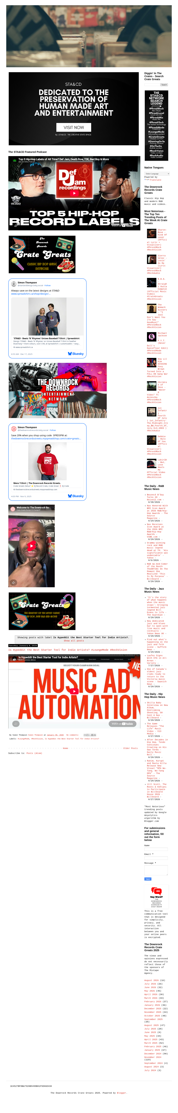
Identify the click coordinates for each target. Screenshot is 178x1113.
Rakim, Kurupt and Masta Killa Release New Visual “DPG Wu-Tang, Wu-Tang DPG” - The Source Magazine (157, 770)
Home (65, 748)
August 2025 (151, 1025)
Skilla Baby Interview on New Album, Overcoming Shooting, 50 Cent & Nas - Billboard (157, 710)
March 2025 (150, 1043)
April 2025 (150, 1039)
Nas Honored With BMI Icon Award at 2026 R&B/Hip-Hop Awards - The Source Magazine (157, 512)
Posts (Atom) (34, 753)
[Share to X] (90, 735)
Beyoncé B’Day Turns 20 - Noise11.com (155, 497)
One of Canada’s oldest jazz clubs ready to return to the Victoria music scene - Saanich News (157, 676)
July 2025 (150, 1029)
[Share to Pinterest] (95, 735)
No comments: (73, 735)
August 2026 (151, 980)
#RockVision (37, 739)
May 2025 (149, 1036)
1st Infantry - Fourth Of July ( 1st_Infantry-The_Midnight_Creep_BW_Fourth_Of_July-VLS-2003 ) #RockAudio (157, 419)
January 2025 (152, 1050)
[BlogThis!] (87, 735)
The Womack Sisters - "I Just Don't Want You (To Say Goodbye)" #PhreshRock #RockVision (157, 316)
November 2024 (152, 1057)
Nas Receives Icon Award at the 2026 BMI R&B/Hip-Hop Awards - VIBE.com (155, 530)
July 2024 (150, 1070)
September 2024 (153, 1063)
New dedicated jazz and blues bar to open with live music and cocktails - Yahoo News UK (157, 627)
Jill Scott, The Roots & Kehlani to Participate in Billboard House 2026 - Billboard (157, 790)
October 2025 (152, 1016)
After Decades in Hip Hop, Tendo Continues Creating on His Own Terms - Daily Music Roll (157, 747)
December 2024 (152, 1054)
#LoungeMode (23, 739)
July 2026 (150, 984)
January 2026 (152, 1005)
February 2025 (152, 1047)
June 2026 (150, 987)
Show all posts (74, 640)
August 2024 (151, 1067)
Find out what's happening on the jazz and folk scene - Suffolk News (157, 644)
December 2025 (152, 1009)
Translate (155, 180)
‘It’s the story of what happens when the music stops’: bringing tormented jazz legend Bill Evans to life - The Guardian (157, 606)
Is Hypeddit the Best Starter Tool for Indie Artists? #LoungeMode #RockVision (67, 649)
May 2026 (149, 991)
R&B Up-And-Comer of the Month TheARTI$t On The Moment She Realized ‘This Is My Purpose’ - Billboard (157, 571)
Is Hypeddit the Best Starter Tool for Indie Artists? (72, 739)
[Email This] (85, 735)
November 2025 (152, 1012)
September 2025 (153, 1019)
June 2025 (150, 1032)
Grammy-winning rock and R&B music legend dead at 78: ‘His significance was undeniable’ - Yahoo (157, 550)
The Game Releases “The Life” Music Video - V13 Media (155, 729)
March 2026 (150, 998)
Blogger (121, 1093)
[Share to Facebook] (92, 735)
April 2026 (150, 994)
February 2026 (152, 1002)
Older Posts (130, 748)
